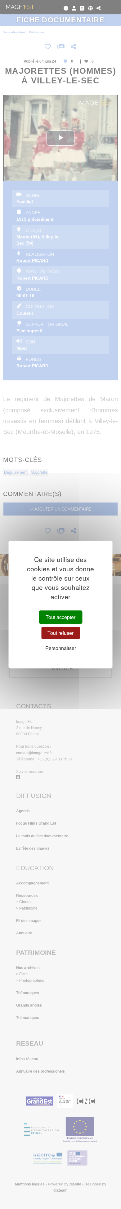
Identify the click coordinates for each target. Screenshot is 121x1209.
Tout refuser (60, 632)
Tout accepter (60, 617)
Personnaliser (60, 648)
